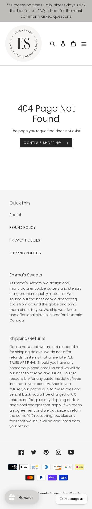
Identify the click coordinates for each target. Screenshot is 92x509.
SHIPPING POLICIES (25, 253)
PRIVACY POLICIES (24, 240)
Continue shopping (42, 142)
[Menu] (84, 43)
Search (15, 214)
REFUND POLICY (22, 227)
